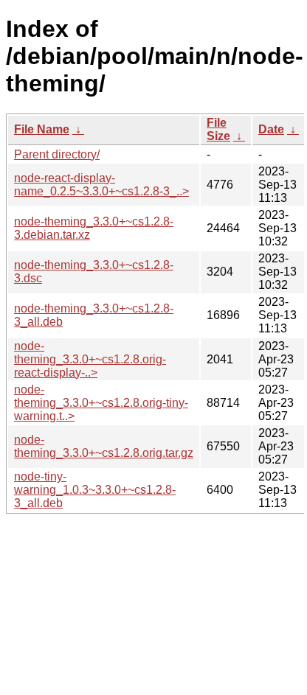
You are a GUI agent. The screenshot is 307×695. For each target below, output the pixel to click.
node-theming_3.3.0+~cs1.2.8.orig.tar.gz (103, 446)
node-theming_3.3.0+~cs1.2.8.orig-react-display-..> (90, 359)
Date (271, 129)
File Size (218, 129)
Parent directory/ (57, 154)
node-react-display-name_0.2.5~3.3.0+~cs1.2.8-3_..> (101, 185)
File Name (41, 129)
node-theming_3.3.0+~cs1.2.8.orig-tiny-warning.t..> (101, 402)
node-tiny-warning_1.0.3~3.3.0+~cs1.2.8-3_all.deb (95, 489)
